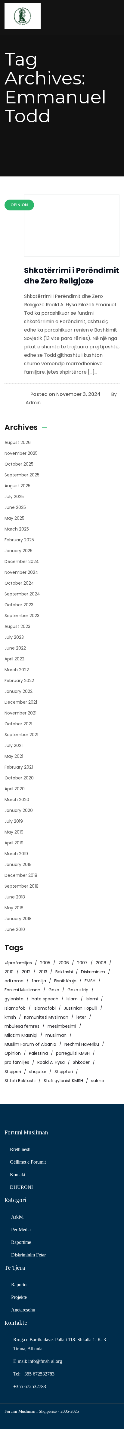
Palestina (38, 1053)
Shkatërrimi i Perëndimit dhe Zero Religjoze (71, 275)
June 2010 (15, 929)
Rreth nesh (20, 1149)
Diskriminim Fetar (28, 1254)
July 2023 (14, 637)
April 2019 (14, 843)
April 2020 (15, 789)
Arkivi (17, 1216)
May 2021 (14, 756)
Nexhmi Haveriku (81, 1044)
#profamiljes (18, 963)
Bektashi (64, 972)
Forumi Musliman (22, 990)
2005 (45, 963)
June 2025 (15, 507)
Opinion (13, 1053)
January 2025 (19, 551)
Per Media (21, 1229)
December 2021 (21, 702)
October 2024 (19, 583)
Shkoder (81, 1062)
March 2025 (17, 529)
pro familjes (17, 1062)
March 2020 (17, 800)
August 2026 (18, 442)
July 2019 (14, 821)
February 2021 (19, 767)
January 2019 (18, 864)
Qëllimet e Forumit (28, 1161)
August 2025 (17, 486)
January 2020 (19, 810)
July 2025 (14, 497)
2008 (101, 963)
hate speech (45, 999)
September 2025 (22, 475)
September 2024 (22, 594)
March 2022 (17, 670)
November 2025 (21, 453)
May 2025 (14, 518)
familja (39, 981)
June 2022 (15, 648)
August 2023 (17, 626)
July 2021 (14, 745)
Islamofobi (45, 1008)
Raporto (18, 1284)
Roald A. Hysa (51, 1062)
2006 (63, 963)
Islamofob (15, 1008)
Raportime (21, 1242)
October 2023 (19, 605)
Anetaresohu (23, 1309)
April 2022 (14, 659)
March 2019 (16, 854)
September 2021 (21, 735)
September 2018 (22, 886)
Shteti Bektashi (20, 1081)
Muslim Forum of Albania (30, 1044)
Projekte (19, 1297)
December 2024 (22, 561)
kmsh (10, 1017)
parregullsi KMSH (73, 1053)
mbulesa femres (22, 1026)
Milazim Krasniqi (21, 1035)
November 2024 (21, 572)
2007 (82, 963)
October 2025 (19, 464)
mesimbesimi (62, 1026)
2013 (43, 972)
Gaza (53, 990)
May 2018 (14, 908)
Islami (92, 999)
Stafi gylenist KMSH (63, 1081)
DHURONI (21, 1187)
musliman (56, 1035)
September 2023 (22, 616)
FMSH (90, 981)
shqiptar (37, 1072)
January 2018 (18, 919)
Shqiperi (13, 1072)
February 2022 (19, 681)
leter (81, 1017)
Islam (72, 999)
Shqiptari (63, 1072)
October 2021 (18, 724)
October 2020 (19, 778)
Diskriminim (93, 972)
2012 (26, 972)
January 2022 (19, 691)
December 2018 (21, 875)
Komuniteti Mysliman (46, 1017)
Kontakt (17, 1174)
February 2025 (19, 540)
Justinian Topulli (80, 1008)
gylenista (14, 999)
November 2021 (20, 713)
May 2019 (14, 832)
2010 (9, 972)
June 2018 (15, 897)
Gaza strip (77, 990)
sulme (97, 1081)
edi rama (14, 981)
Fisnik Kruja (65, 981)
